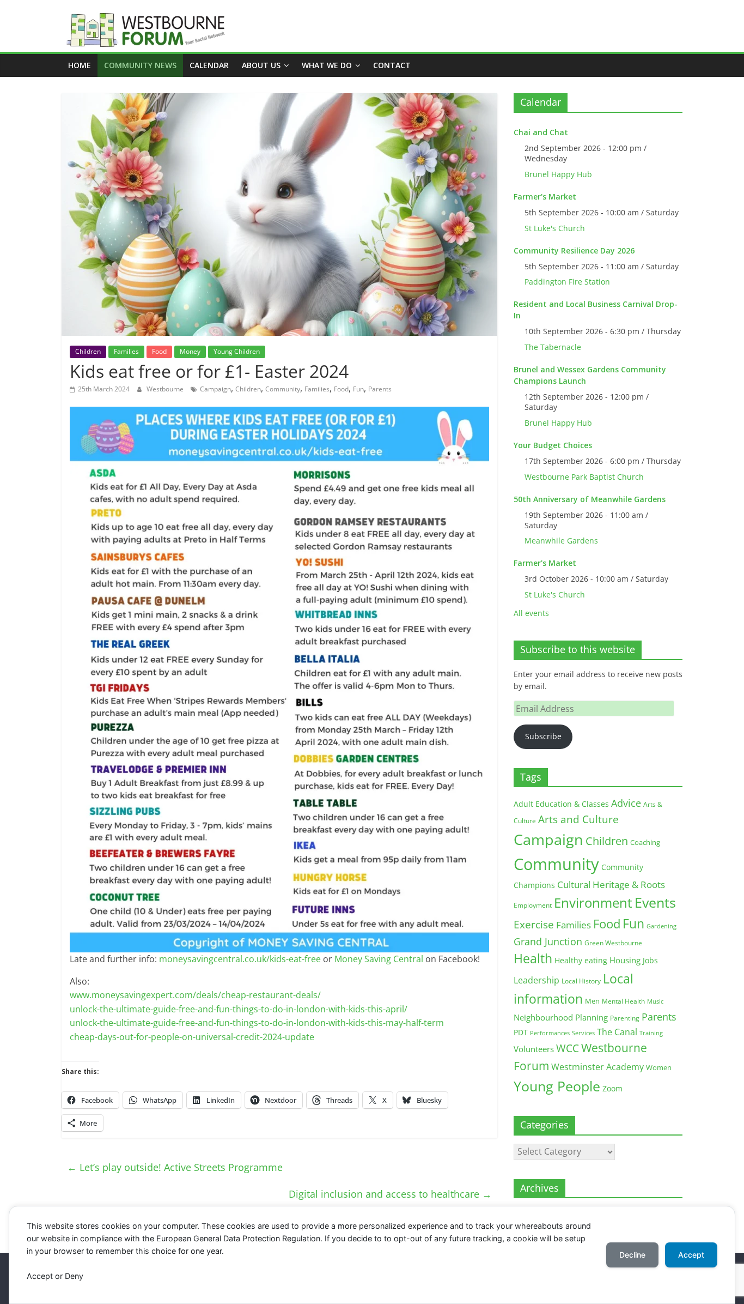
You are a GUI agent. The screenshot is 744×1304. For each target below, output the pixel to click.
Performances (550, 1033)
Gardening (661, 926)
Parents (380, 389)
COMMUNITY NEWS (140, 65)
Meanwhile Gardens (561, 540)
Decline (632, 1254)
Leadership (536, 980)
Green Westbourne (613, 943)
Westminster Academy (597, 1066)
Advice (626, 803)
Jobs (650, 960)
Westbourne (166, 389)
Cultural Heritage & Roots (611, 884)
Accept (691, 1254)
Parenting (624, 1018)
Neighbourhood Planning (561, 1017)
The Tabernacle (553, 347)
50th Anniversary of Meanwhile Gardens (590, 499)
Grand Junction (548, 941)
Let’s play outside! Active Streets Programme (175, 1167)
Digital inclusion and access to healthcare (390, 1193)
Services (583, 1033)
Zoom (612, 1089)
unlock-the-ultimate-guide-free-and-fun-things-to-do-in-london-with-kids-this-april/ (238, 1009)
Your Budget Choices (553, 445)
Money (190, 351)
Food (159, 351)
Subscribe (543, 736)
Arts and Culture (578, 819)
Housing (625, 960)
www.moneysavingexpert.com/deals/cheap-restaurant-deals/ (195, 995)
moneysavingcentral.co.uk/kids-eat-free (240, 959)
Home (79, 65)
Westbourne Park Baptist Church (584, 477)
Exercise (534, 924)
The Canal (617, 1031)
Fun (358, 389)
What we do (327, 65)
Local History (581, 981)
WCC (567, 1048)
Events (655, 902)
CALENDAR (209, 65)
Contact (392, 65)
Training (651, 1033)
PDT (521, 1032)
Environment (593, 902)
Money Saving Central (378, 959)
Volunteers (534, 1048)
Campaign (215, 389)
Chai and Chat (541, 132)
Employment (533, 905)
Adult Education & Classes (561, 804)
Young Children (237, 351)
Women (659, 1067)
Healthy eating (580, 960)
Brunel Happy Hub (558, 174)
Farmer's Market (545, 196)
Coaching (645, 842)
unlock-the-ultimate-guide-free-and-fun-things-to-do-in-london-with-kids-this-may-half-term (257, 1023)
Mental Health (623, 1001)
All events (531, 613)
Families (126, 351)
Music (655, 1001)
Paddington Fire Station (567, 281)
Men (592, 1001)
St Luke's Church (555, 228)
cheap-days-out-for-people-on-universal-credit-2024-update (192, 1037)
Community (282, 389)
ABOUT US (261, 65)
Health (533, 958)
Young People (557, 1086)
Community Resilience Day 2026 (574, 250)
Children (88, 351)
